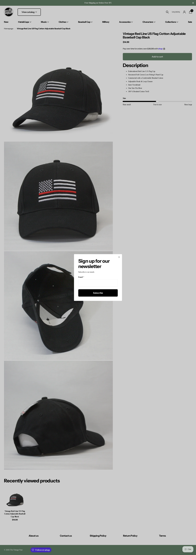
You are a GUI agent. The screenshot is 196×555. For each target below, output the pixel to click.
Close (119, 257)
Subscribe (98, 293)
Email (81, 277)
